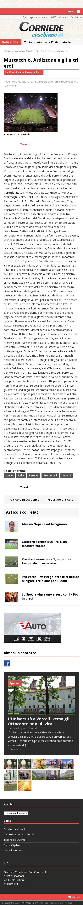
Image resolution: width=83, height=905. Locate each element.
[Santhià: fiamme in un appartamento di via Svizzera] (53, 778)
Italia (21, 475)
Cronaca (68, 81)
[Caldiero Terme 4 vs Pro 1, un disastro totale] (11, 547)
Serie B (66, 475)
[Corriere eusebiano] (41, 29)
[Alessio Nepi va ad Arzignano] (11, 529)
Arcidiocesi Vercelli (14, 829)
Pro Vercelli (50, 475)
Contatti (63, 17)
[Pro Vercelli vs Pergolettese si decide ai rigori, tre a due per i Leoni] (11, 582)
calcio (9, 475)
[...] (27, 745)
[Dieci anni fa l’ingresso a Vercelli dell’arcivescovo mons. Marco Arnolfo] (10, 767)
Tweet (24, 144)
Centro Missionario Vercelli (19, 834)
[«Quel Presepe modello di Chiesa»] (24, 767)
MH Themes (65, 902)
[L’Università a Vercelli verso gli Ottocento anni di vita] (41, 712)
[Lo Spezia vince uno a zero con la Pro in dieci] (11, 599)
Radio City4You (12, 845)
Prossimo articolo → (62, 499)
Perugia (33, 475)
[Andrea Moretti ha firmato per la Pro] (10, 788)
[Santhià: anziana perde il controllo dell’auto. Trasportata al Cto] (24, 778)
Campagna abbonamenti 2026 (39, 17)
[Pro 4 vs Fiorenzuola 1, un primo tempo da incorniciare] (11, 564)
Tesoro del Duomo (14, 839)
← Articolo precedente (22, 499)
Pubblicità (76, 17)
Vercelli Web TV (13, 850)
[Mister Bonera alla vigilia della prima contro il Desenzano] (53, 767)
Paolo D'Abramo (50, 81)
